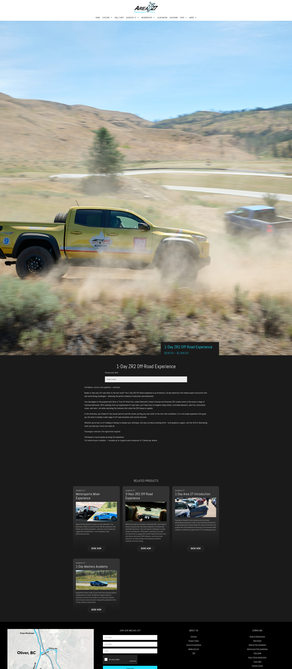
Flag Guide (257, 653)
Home (97, 17)
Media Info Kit (193, 649)
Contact (194, 636)
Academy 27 (131, 17)
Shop (182, 17)
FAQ (193, 653)
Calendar (174, 17)
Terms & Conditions (193, 644)
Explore (106, 17)
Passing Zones (257, 665)
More (191, 17)
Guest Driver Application (257, 657)
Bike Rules (257, 640)
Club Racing (162, 17)
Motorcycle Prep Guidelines (257, 649)
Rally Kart (119, 17)
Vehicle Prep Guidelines (257, 644)
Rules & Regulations (257, 636)
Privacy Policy (193, 640)
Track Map (257, 661)
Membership (146, 17)
